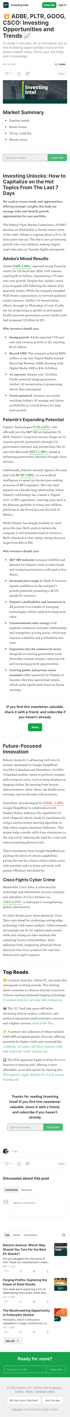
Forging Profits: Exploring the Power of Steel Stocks (25, 1282)
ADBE (22, 266)
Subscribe (49, 5)
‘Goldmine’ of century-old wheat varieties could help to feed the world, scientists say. (32, 1049)
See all (10, 1341)
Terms (29, 1391)
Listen (62, 64)
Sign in (62, 5)
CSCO (12, 902)
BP (28, 475)
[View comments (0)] (19, 73)
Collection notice (45, 1391)
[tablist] (18, 1190)
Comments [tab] (11, 1190)
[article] (35, 1258)
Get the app (52, 1400)
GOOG (53, 803)
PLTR (42, 427)
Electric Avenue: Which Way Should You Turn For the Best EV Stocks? (24, 1249)
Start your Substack (25, 1400)
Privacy (19, 1391)
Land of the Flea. (43, 1023)
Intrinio (57, 1387)
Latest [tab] (16, 1235)
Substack (17, 1409)
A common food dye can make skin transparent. (33, 1000)
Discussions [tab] (30, 1235)
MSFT (38, 452)
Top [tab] (7, 1235)
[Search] (63, 1235)
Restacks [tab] (26, 1190)
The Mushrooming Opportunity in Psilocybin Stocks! (26, 1313)
